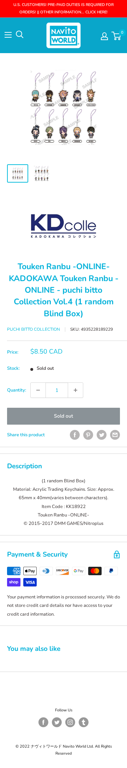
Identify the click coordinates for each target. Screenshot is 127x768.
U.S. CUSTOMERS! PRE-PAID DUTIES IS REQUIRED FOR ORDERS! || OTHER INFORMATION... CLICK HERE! (63, 8)
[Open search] (20, 34)
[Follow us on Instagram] (70, 722)
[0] (116, 36)
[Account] (104, 36)
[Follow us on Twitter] (57, 722)
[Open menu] (8, 35)
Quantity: (16, 390)
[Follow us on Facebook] (43, 722)
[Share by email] (115, 435)
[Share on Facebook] (75, 435)
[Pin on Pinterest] (88, 435)
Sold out (63, 416)
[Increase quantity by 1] (75, 390)
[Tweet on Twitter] (102, 435)
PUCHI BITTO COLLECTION (33, 329)
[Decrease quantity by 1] (38, 390)
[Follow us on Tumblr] (84, 722)
